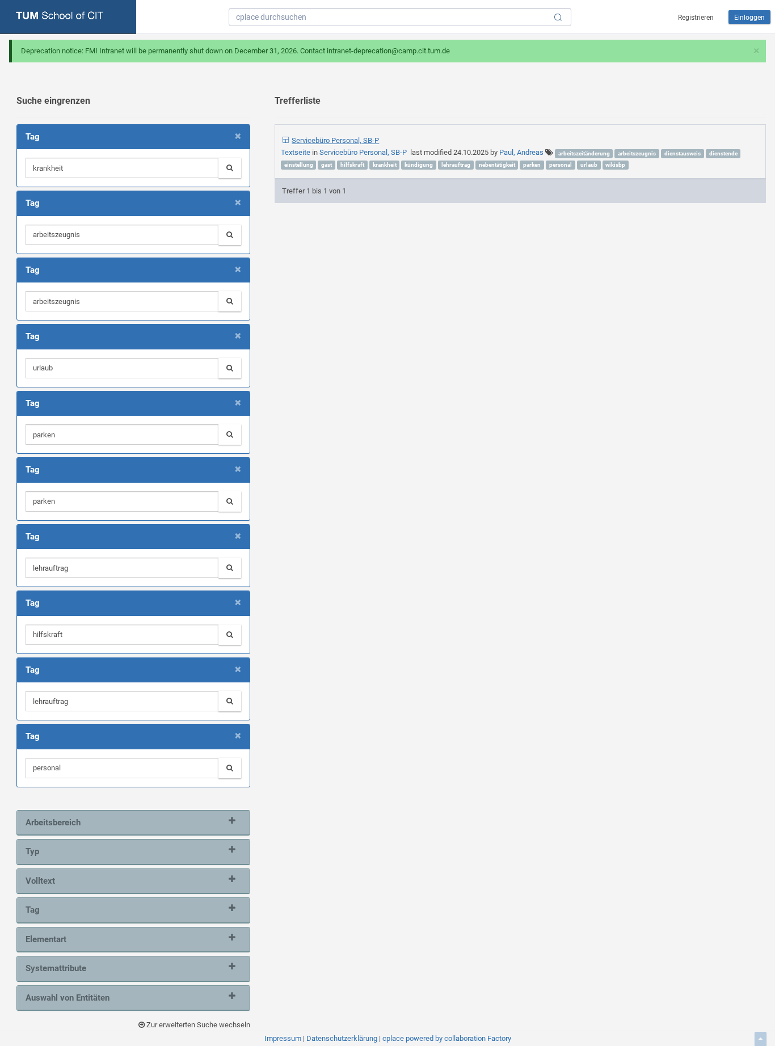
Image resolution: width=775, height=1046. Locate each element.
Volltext (40, 881)
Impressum (282, 1038)
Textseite (296, 152)
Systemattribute (56, 968)
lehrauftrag (455, 165)
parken (532, 165)
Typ (32, 851)
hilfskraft (352, 165)
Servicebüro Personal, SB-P (335, 140)
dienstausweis (682, 153)
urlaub (588, 165)
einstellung (298, 165)
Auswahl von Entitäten (67, 998)
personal (560, 165)
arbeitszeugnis (637, 153)
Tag (33, 910)
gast (326, 165)
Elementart (46, 939)
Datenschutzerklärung (341, 1038)
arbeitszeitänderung (584, 153)
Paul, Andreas (521, 152)
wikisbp (615, 165)
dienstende (723, 153)
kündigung (419, 165)
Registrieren (696, 18)
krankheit (385, 165)
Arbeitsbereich (53, 822)
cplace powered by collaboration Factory (446, 1038)
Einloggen (749, 18)
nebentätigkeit (497, 165)
